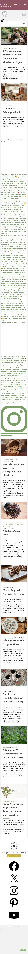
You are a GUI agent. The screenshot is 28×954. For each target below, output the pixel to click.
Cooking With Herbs (8, 523)
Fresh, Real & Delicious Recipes (11, 524)
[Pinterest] (14, 908)
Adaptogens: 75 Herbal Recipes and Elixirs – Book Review (14, 753)
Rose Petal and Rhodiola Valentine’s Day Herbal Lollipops (13, 698)
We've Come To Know (14, 104)
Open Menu (24, 14)
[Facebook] (14, 871)
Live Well (5, 104)
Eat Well (20, 523)
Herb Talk (5, 48)
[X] (14, 884)
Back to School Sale (11, 4)
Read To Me (6, 747)
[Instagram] (14, 896)
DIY (3, 459)
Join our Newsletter (14, 856)
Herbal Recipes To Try (11, 459)
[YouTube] (14, 920)
